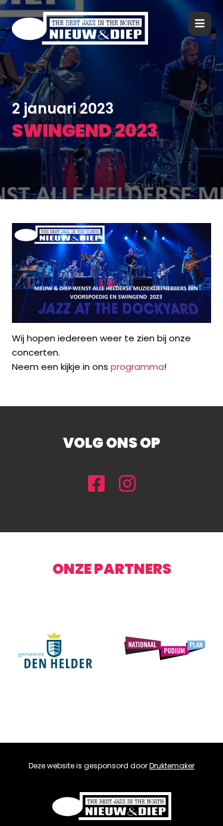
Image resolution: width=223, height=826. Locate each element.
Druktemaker (171, 766)
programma (137, 366)
